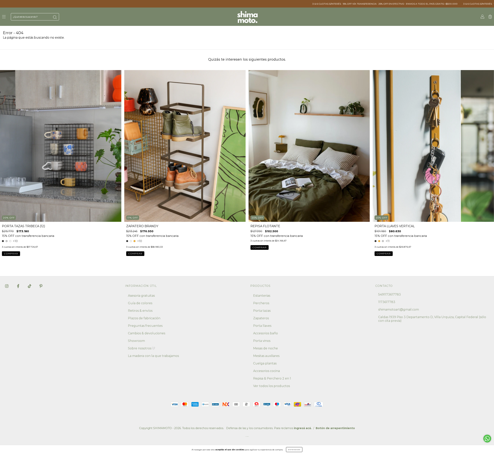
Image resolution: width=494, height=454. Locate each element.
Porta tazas (262, 311)
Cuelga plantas (265, 363)
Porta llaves (262, 326)
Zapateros (261, 318)
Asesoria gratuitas (141, 295)
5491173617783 (389, 294)
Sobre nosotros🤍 (141, 348)
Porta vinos (261, 341)
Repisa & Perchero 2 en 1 (272, 378)
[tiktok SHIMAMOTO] (30, 286)
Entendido (294, 450)
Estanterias (261, 295)
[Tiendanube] (247, 437)
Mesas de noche (265, 348)
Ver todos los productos (271, 386)
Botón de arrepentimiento (335, 428)
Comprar (11, 253)
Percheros (261, 303)
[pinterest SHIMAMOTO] (41, 286)
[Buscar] (55, 17)
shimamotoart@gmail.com (398, 309)
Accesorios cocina (266, 371)
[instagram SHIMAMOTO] (7, 286)
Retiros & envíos (140, 311)
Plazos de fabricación (144, 318)
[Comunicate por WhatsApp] (487, 438)
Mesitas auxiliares (266, 356)
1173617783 (386, 302)
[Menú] (4, 17)
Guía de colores (140, 303)
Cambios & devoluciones (146, 333)
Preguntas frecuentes (145, 326)
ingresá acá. (303, 428)
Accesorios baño (265, 333)
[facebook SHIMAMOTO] (18, 286)
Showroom (136, 341)
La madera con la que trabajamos (153, 356)
